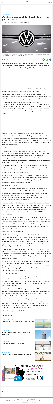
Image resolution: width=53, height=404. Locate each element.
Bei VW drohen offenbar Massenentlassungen (17, 354)
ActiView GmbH (33, 402)
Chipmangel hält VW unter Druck (13, 343)
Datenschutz (11, 401)
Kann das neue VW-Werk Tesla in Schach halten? (18, 321)
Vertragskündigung (31, 401)
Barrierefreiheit (23, 401)
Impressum (16, 401)
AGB (7, 401)
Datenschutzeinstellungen (41, 401)
